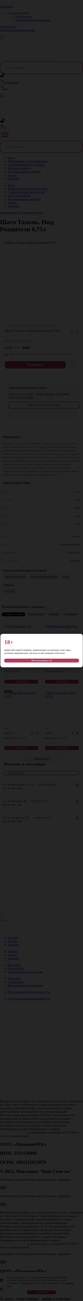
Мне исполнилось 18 (41, 660)
